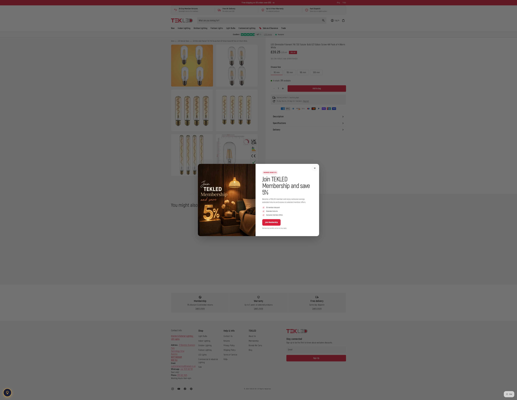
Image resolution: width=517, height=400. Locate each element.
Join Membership (271, 222)
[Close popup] (314, 168)
